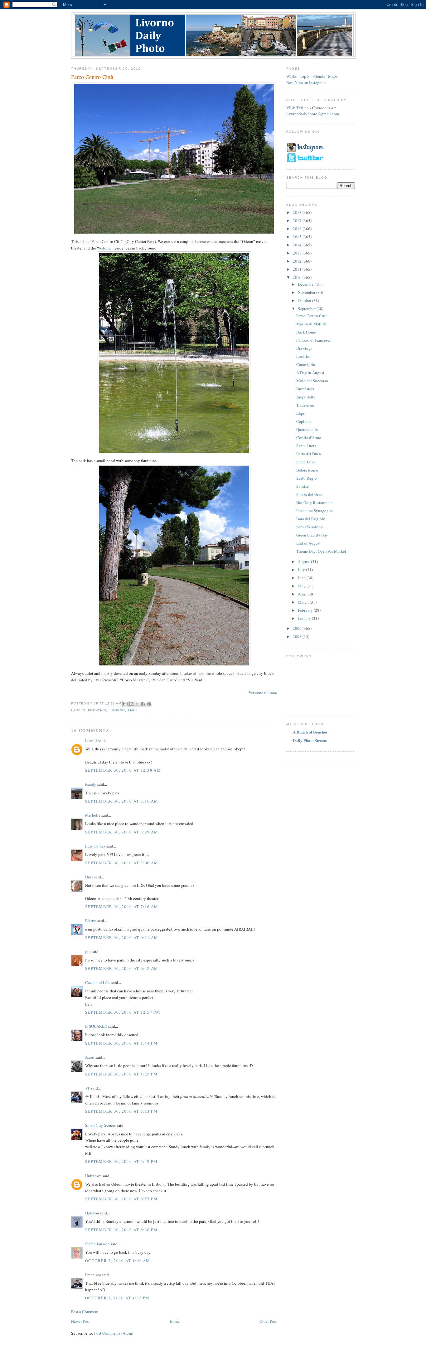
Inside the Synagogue (314, 510)
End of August (308, 543)
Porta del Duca (308, 454)
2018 (298, 212)
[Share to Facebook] (143, 704)
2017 (298, 220)
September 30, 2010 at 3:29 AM (121, 832)
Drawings (304, 348)
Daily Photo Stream (310, 740)
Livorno (117, 710)
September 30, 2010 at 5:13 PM (121, 1111)
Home (175, 1321)
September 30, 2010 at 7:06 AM (121, 863)
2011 (298, 269)
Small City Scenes (100, 1125)
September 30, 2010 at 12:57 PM (122, 1012)
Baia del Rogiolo (310, 518)
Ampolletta (305, 397)
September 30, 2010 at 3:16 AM (121, 801)
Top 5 (304, 76)
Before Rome (307, 470)
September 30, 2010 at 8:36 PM (121, 1230)
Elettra (90, 920)
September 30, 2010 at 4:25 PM (121, 1074)
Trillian (302, 108)
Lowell (91, 740)
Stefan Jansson (97, 1244)
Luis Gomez (95, 846)
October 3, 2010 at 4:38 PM (117, 1298)
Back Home (306, 332)
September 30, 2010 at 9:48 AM (121, 968)
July (302, 569)
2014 (298, 245)
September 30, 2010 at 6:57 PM (121, 1199)
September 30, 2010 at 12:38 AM (123, 770)
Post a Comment (85, 1311)
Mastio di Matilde (311, 324)
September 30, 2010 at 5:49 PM (121, 1161)
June (302, 578)
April (302, 594)
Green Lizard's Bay (312, 535)
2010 (298, 277)
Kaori (89, 1057)
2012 (298, 261)
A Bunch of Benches (310, 732)
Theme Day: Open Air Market (321, 551)
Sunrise (302, 486)
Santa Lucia (306, 445)
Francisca (93, 1275)
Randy (90, 784)
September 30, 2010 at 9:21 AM (121, 937)
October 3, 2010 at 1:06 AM (117, 1260)
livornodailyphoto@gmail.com (312, 113)
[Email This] (125, 704)
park (132, 710)
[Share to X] (137, 704)
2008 (298, 636)
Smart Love (306, 462)
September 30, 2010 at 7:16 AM (121, 906)
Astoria (105, 248)
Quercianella (307, 429)
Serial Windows (309, 527)
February (306, 610)
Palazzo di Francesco (314, 340)
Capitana (304, 421)
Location (304, 356)
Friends (318, 76)
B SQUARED (96, 1026)
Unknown (93, 1176)
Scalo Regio (306, 478)
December (307, 284)
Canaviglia (305, 364)
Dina (89, 877)
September (307, 308)
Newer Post (80, 1321)
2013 (298, 253)
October (305, 300)
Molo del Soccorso (312, 380)
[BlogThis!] (131, 704)
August (304, 561)
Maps (332, 76)
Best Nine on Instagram (306, 82)
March (304, 602)
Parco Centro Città (311, 316)
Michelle (92, 815)
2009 (298, 628)
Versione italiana (263, 692)
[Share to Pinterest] (149, 704)
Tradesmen (305, 405)
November (307, 292)
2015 (298, 237)
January (305, 618)
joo (88, 951)
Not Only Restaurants (314, 502)
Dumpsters (305, 389)
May (302, 586)
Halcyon (92, 1213)
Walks (291, 76)
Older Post (268, 1321)
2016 (298, 228)
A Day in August (310, 372)
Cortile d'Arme (308, 437)
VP (87, 1088)
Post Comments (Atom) (113, 1333)
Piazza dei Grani (310, 494)
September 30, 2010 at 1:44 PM (121, 1043)
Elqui (301, 413)
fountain (97, 710)
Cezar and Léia (97, 982)
